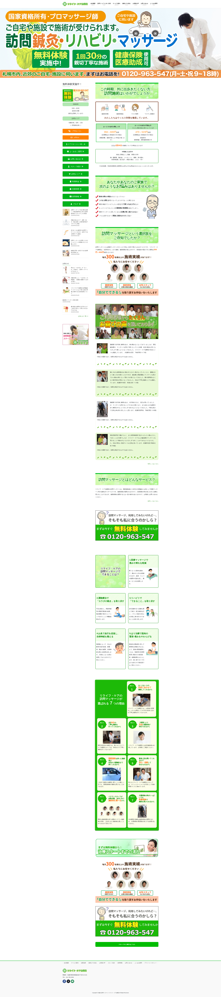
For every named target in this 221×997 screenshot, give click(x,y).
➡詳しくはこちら (153, 464)
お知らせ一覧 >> (83, 316)
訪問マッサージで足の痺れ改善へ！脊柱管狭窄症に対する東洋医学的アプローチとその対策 (79, 211)
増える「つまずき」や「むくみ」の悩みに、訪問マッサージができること (79, 269)
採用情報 (120, 963)
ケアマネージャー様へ (75, 144)
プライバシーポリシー (150, 963)
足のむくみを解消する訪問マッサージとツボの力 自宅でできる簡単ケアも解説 (79, 232)
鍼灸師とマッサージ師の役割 (70, 300)
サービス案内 (74, 963)
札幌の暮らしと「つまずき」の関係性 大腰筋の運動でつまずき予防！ (79, 279)
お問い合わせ (128, 963)
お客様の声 (102, 963)
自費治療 (83, 963)
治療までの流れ (92, 963)
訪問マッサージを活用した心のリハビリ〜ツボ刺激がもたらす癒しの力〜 (79, 242)
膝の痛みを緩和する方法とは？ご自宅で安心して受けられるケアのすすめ (79, 308)
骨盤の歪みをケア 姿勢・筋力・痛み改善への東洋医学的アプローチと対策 (79, 221)
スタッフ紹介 (111, 963)
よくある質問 (138, 963)
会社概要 (66, 963)
